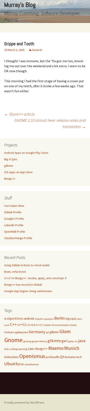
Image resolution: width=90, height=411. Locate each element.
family (73, 325)
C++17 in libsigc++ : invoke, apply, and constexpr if (35, 278)
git (47, 332)
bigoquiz (71, 318)
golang (27, 341)
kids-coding (10, 348)
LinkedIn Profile (13, 225)
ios (76, 341)
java (81, 340)
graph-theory (39, 341)
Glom (65, 331)
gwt (65, 341)
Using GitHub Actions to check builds (27, 265)
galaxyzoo (21, 332)
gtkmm (8, 166)
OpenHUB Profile (14, 231)
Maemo (56, 348)
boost (79, 319)
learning (22, 348)
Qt (62, 356)
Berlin (59, 318)
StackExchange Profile (18, 238)
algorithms (15, 318)
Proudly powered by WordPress (24, 402)
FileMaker (9, 332)
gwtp (71, 341)
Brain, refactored (15, 272)
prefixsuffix (53, 357)
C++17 (39, 325)
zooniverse (31, 364)
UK (22, 364)
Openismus (32, 356)
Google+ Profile (14, 219)
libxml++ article (19, 114)
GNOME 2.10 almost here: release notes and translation (50, 123)
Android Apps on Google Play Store (26, 153)
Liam (31, 349)
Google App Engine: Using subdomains (28, 291)
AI (5, 318)
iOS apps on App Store (18, 172)
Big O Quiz (10, 159)
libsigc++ (9, 178)
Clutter (47, 325)
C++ (13, 324)
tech (79, 357)
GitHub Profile (13, 212)
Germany (37, 331)
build (6, 325)
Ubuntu (12, 364)
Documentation (61, 325)
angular (39, 318)
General (37, 50)
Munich (71, 348)
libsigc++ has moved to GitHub (23, 284)
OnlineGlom (11, 357)
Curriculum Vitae (14, 206)
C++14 (31, 325)
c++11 (22, 324)
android (29, 318)
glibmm (54, 332)
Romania (70, 357)
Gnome (13, 340)
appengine (49, 319)
